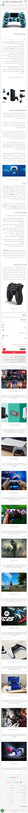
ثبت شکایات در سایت (10, 800)
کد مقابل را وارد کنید (22, 346)
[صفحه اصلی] (26, 9)
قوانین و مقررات (22, 800)
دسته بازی (11, 785)
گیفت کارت (11, 787)
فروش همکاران (23, 795)
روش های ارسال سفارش (10, 795)
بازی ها (23, 787)
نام (25, 322)
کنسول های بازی (22, 785)
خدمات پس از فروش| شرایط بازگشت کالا (20, 793)
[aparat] (21, 782)
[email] (8, 783)
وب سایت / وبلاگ (22, 333)
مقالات (23, 9)
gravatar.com (8, 359)
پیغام (25, 338)
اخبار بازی (23, 797)
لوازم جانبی (22, 790)
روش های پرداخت (11, 793)
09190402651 (13, 778)
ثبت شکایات (12, 790)
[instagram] (17, 783)
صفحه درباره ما (11, 797)
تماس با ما (23, 802)
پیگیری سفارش (11, 802)
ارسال (14, 352)
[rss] (11, 783)
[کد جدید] (4, 349)
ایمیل (25, 327)
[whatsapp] (14, 783)
